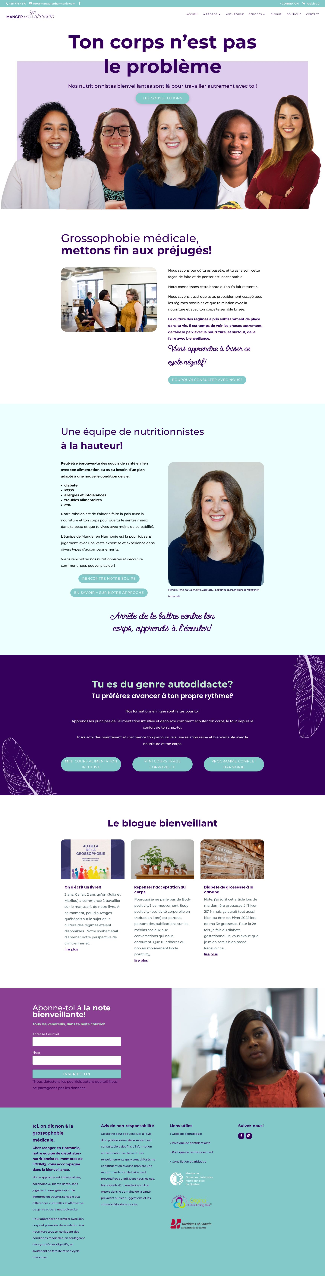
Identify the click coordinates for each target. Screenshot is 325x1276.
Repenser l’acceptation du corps (160, 890)
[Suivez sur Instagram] (249, 1136)
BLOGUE (276, 14)
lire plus (71, 949)
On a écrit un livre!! (83, 887)
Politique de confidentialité (191, 1143)
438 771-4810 (17, 3)
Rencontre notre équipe (109, 578)
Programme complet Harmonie (233, 764)
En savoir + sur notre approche (109, 593)
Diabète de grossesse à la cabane (228, 890)
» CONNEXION (289, 3)
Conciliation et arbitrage (189, 1161)
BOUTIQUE (294, 14)
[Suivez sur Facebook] (241, 1136)
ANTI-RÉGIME (235, 14)
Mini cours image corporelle (162, 764)
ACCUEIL (192, 14)
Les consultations (162, 98)
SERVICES (255, 14)
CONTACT (312, 14)
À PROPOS (210, 14)
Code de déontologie (187, 1133)
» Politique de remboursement (191, 1152)
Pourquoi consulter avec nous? (207, 380)
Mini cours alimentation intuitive (91, 764)
